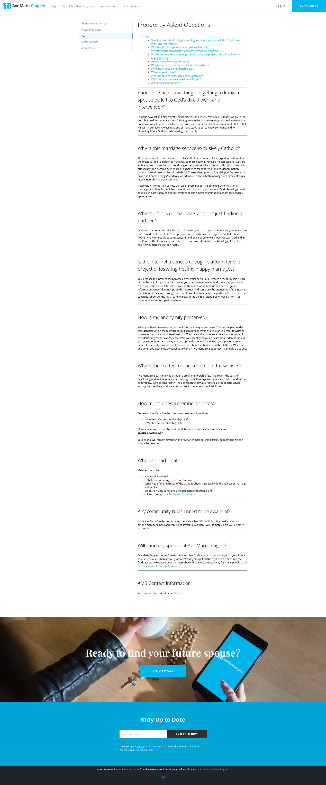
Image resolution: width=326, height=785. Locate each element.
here (177, 593)
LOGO (24, 6)
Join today (309, 6)
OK (163, 777)
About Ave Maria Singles (95, 23)
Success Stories (108, 6)
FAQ (83, 35)
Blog (53, 6)
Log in (280, 6)
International (131, 6)
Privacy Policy (211, 769)
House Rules (207, 521)
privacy (140, 746)
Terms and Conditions (181, 494)
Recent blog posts (91, 29)
